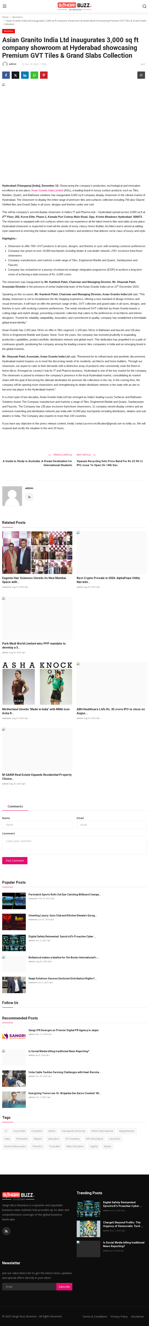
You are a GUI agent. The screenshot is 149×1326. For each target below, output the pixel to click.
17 (6, 1131)
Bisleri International (102, 1131)
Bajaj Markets (126, 1131)
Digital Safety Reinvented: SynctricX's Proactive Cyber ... (62, 936)
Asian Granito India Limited (47, 190)
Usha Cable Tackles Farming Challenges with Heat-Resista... (65, 1072)
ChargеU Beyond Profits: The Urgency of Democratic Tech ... (123, 1224)
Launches (114, 1138)
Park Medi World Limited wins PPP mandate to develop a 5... (34, 645)
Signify (94, 1146)
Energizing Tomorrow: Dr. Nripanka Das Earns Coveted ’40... (65, 1093)
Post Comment (15, 860)
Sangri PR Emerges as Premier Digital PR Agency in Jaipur (64, 1030)
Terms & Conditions (94, 1316)
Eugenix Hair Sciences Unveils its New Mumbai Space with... (34, 580)
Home (5, 17)
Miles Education (75, 1146)
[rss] (6, 1231)
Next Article (84, 454)
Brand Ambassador (15, 1146)
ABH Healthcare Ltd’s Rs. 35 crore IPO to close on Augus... (111, 711)
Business (18, 17)
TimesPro (37, 1146)
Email (80, 818)
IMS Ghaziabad (94, 1138)
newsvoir (6, 587)
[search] (144, 6)
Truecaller (54, 1146)
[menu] (4, 6)
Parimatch (21, 1138)
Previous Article (62, 454)
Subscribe (64, 1286)
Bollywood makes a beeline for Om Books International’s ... (64, 957)
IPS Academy (73, 1138)
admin (29, 488)
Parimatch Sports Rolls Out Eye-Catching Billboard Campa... (65, 894)
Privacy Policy (119, 1316)
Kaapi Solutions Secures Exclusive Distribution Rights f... (63, 978)
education (53, 1138)
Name (6, 818)
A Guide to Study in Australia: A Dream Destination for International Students (37, 463)
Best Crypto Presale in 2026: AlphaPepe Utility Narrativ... (108, 580)
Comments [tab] (15, 806)
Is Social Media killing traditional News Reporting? (59, 1051)
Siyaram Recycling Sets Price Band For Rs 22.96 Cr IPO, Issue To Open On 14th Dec (110, 463)
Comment (8, 833)
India (7, 1138)
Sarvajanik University (73, 1131)
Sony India (19, 1131)
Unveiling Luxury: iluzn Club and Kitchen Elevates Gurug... (63, 915)
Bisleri (52, 1131)
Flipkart (38, 1138)
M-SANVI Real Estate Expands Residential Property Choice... (37, 776)
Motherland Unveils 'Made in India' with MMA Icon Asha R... (36, 711)
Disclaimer (137, 1316)
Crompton (36, 1131)
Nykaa (107, 1146)
